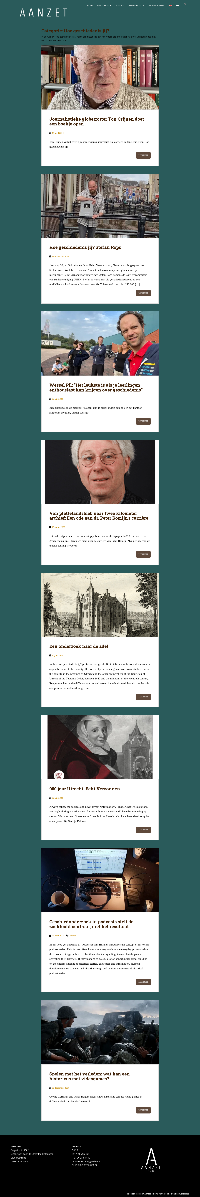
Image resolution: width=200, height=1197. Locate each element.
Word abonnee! (157, 5)
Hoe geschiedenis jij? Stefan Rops (85, 247)
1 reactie (72, 935)
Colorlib (166, 1193)
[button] (185, 5)
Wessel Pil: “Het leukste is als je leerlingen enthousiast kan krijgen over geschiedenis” (96, 387)
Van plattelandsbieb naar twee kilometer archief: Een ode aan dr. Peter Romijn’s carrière (98, 515)
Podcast (120, 5)
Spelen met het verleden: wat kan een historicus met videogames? (89, 1076)
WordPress (184, 1193)
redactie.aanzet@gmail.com (86, 1161)
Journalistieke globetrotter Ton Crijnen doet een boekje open (96, 121)
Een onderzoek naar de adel (78, 646)
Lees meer (143, 155)
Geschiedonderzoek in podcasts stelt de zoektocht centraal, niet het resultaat (91, 924)
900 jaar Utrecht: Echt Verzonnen (84, 789)
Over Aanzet (135, 5)
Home (90, 5)
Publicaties (102, 5)
